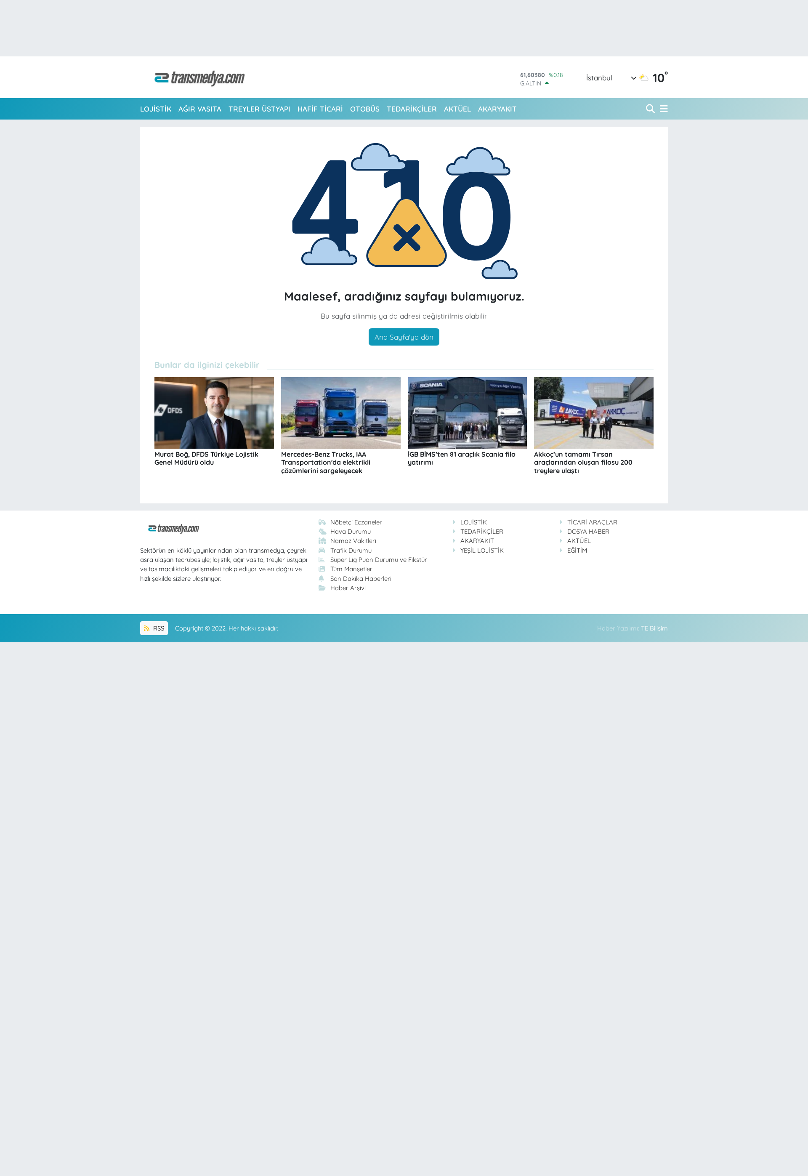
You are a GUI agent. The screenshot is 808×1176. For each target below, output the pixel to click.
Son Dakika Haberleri (360, 579)
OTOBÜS (365, 108)
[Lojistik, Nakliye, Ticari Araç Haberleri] (196, 77)
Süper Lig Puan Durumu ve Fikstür (378, 560)
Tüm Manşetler (351, 569)
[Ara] (651, 109)
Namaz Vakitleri (353, 541)
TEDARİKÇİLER (412, 108)
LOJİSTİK (155, 108)
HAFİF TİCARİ (320, 108)
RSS (158, 628)
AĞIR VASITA (199, 108)
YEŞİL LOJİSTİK (482, 550)
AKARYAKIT (497, 108)
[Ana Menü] (662, 109)
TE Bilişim (654, 628)
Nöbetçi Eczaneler (356, 522)
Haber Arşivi (348, 588)
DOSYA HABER (588, 531)
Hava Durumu (350, 531)
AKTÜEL (457, 108)
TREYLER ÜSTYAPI (259, 108)
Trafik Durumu (351, 550)
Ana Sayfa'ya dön (404, 337)
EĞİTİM (577, 550)
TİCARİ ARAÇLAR (592, 522)
